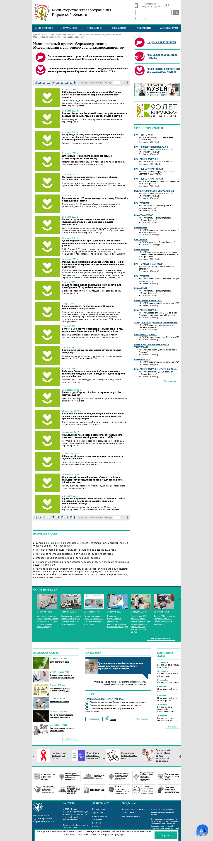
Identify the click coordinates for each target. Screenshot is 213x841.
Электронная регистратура (133, 809)
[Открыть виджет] (202, 830)
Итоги (113, 719)
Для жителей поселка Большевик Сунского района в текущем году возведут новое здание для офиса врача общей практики (92, 480)
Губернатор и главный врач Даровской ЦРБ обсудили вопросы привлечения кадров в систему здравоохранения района (94, 243)
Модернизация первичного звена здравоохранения (163, 70)
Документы (144, 27)
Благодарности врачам (131, 816)
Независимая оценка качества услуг (129, 755)
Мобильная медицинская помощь (162, 56)
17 (71, 82)
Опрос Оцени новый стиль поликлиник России (95, 755)
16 (66, 82)
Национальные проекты (63, 34)
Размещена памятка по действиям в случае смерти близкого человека (74, 553)
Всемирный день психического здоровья (167, 719)
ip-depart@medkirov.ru (72, 817)
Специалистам (169, 27)
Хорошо (165, 835)
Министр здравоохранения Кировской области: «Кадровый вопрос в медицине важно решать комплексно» (88, 222)
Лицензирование (99, 816)
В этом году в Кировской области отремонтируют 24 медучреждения (91, 393)
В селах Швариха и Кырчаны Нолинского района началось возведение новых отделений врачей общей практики (94, 114)
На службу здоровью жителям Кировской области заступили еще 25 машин (90, 178)
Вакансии (96, 826)
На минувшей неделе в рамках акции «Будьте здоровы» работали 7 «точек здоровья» (71, 620)
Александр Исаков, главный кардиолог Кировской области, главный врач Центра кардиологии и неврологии (120, 683)
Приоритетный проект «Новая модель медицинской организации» (163, 755)
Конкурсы (96, 823)
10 (39, 82)
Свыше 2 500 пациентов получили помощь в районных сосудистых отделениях (164, 620)
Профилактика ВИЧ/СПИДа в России (59, 755)
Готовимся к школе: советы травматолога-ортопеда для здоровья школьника (94, 620)
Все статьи (71, 739)
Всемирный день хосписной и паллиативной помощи (167, 709)
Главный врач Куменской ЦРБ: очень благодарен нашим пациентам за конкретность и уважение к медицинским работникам (93, 264)
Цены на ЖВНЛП (129, 812)
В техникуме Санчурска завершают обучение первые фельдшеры (91, 351)
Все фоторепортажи (160, 638)
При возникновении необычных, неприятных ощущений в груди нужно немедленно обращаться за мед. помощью (120, 666)
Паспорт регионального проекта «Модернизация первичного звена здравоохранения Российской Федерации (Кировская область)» (85, 58)
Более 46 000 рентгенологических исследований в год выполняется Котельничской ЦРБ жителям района (92, 330)
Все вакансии (170, 381)
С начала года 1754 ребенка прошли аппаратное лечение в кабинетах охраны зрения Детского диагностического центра (140, 624)
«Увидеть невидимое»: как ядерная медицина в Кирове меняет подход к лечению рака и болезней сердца (47, 621)
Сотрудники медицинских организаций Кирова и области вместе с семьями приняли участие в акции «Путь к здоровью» (81, 544)
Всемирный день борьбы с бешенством (168, 674)
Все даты (172, 727)
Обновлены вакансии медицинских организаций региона (68, 557)
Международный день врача (167, 690)
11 (44, 82)
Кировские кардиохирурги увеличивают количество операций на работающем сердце (117, 621)
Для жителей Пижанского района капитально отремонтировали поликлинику (87, 157)
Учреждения (94, 27)
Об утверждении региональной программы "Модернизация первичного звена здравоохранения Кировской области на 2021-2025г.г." (88, 70)
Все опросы (142, 719)
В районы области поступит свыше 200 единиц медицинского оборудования (88, 307)
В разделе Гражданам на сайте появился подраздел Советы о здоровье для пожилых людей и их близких (81, 563)
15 (62, 82)
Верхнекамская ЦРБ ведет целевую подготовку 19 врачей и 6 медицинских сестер (95, 199)
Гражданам (119, 27)
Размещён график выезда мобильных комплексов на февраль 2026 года (76, 549)
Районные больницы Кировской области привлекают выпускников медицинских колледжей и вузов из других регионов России (93, 373)
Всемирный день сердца (168, 682)
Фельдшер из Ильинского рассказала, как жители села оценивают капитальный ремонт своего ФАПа (92, 436)
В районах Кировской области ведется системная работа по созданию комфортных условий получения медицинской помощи (94, 501)
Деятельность (69, 27)
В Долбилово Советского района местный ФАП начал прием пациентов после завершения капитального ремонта (91, 94)
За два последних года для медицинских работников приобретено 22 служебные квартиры (91, 286)
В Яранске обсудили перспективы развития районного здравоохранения (92, 457)
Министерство (44, 27)
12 (48, 82)
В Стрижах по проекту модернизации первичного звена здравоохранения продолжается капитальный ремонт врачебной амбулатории (93, 416)
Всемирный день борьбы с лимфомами (168, 666)
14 (57, 82)
